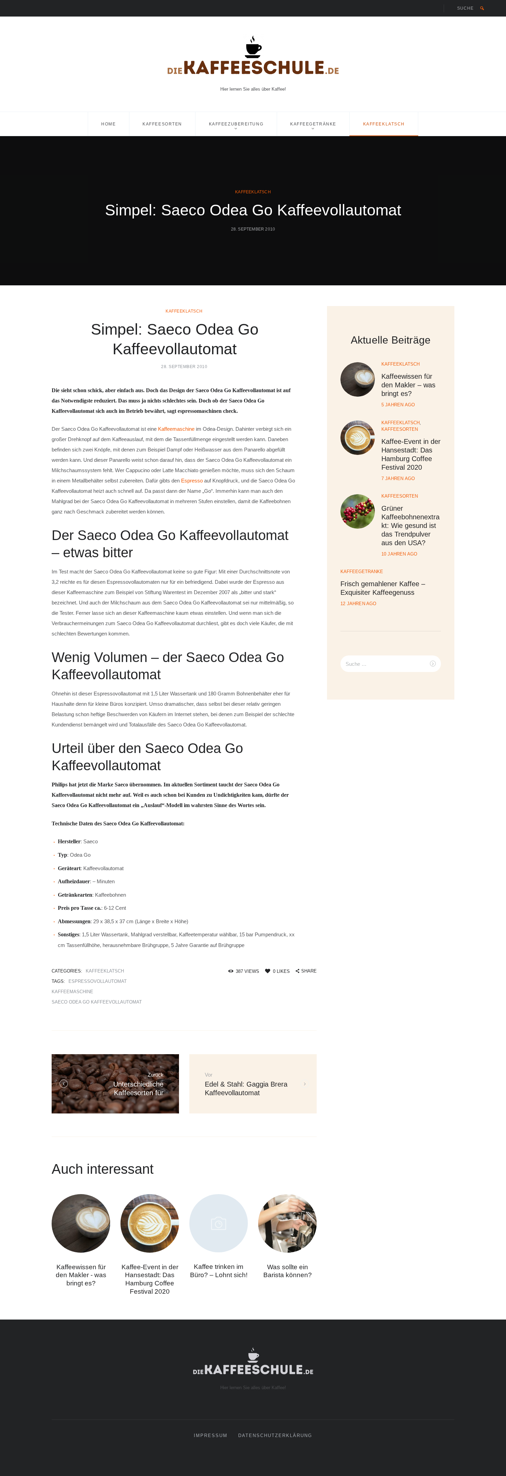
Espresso (192, 480)
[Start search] (482, 8)
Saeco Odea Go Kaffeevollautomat (97, 1002)
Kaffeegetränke (313, 124)
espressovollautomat (97, 981)
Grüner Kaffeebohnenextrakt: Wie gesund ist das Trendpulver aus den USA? (410, 526)
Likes (281, 971)
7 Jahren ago (398, 478)
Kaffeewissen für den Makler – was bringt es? (408, 385)
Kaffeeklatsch (384, 124)
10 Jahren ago (399, 554)
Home (108, 124)
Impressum (211, 1435)
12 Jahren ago (358, 603)
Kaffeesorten (162, 124)
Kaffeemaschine (176, 429)
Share (309, 971)
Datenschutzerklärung (275, 1435)
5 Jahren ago (398, 404)
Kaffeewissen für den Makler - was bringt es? (81, 1275)
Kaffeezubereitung (236, 124)
